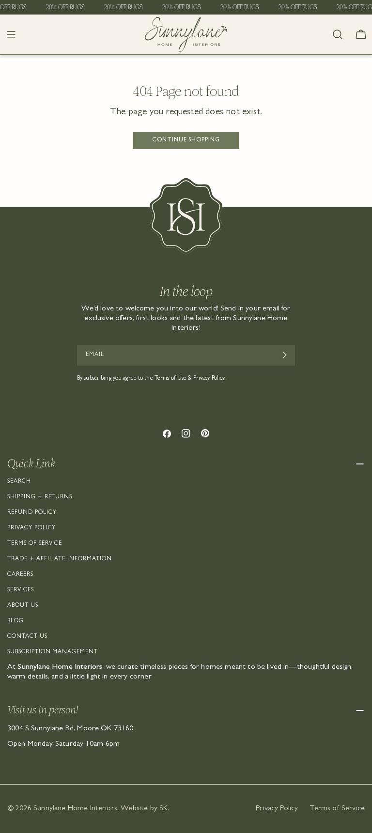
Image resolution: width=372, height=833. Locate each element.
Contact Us (27, 637)
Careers (20, 575)
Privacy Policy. (209, 379)
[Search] (337, 34)
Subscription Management (52, 652)
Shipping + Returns (39, 497)
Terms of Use (170, 379)
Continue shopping (186, 140)
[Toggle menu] (11, 34)
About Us (22, 606)
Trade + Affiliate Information (59, 559)
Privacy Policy (31, 528)
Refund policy (31, 513)
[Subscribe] (284, 355)
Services (20, 590)
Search (19, 482)
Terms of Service (34, 544)
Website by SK (144, 809)
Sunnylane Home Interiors (75, 809)
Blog (15, 621)
